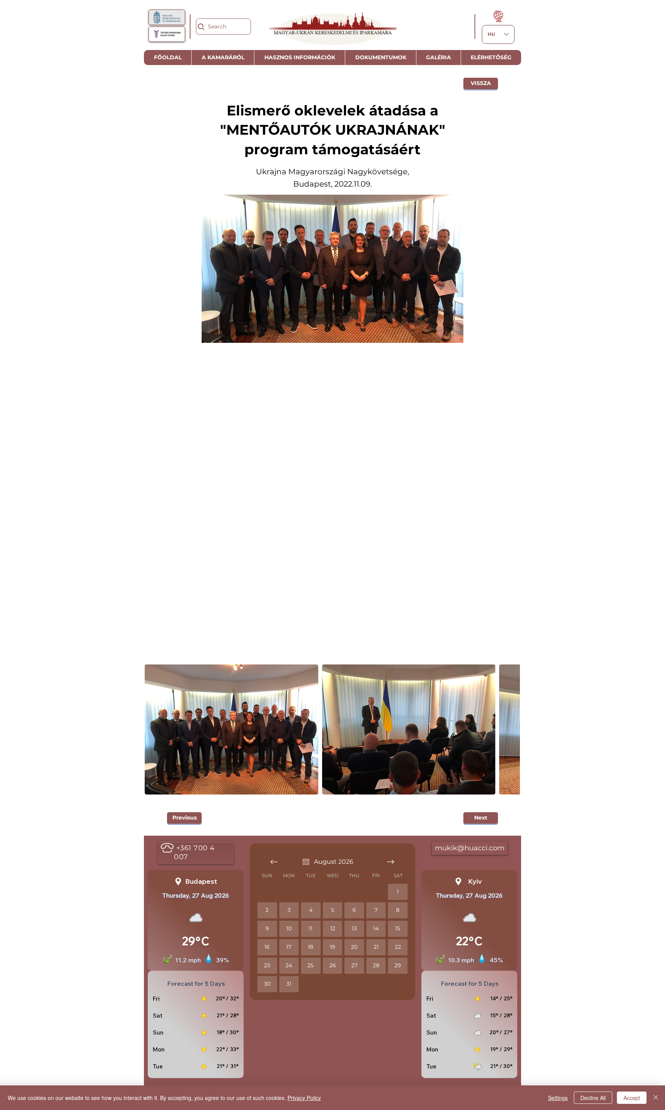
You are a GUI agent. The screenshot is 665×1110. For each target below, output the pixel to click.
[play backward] (154, 729)
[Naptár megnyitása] (306, 862)
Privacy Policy (304, 1098)
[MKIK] (167, 17)
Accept (631, 1098)
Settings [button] (558, 1098)
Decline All (593, 1098)
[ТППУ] (167, 34)
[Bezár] (655, 1098)
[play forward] (510, 729)
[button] (231, 729)
